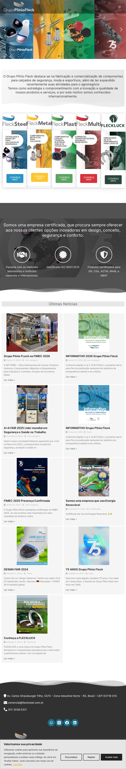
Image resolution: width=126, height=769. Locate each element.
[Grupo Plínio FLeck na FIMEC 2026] (32, 332)
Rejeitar (91, 757)
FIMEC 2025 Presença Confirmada (27, 500)
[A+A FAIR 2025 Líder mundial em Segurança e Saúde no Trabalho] (32, 404)
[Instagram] (59, 722)
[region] (63, 754)
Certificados (95, 509)
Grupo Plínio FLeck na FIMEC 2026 (27, 356)
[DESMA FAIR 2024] (32, 546)
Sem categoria (31, 360)
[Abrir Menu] (119, 6)
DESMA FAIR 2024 (16, 569)
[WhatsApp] (51, 722)
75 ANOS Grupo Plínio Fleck (84, 569)
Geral (89, 432)
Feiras (29, 573)
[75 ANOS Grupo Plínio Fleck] (94, 546)
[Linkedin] (75, 722)
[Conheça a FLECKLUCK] (32, 614)
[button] (4, 29)
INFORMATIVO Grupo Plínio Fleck (88, 428)
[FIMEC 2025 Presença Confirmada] (32, 477)
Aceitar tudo (111, 757)
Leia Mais (17, 764)
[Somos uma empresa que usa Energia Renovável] (94, 477)
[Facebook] (67, 722)
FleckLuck (31, 642)
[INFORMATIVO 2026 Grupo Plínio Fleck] (94, 332)
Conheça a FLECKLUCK (19, 638)
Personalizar (71, 757)
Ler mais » (9, 380)
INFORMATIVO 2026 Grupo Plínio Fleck (92, 356)
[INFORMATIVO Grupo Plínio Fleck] (94, 404)
